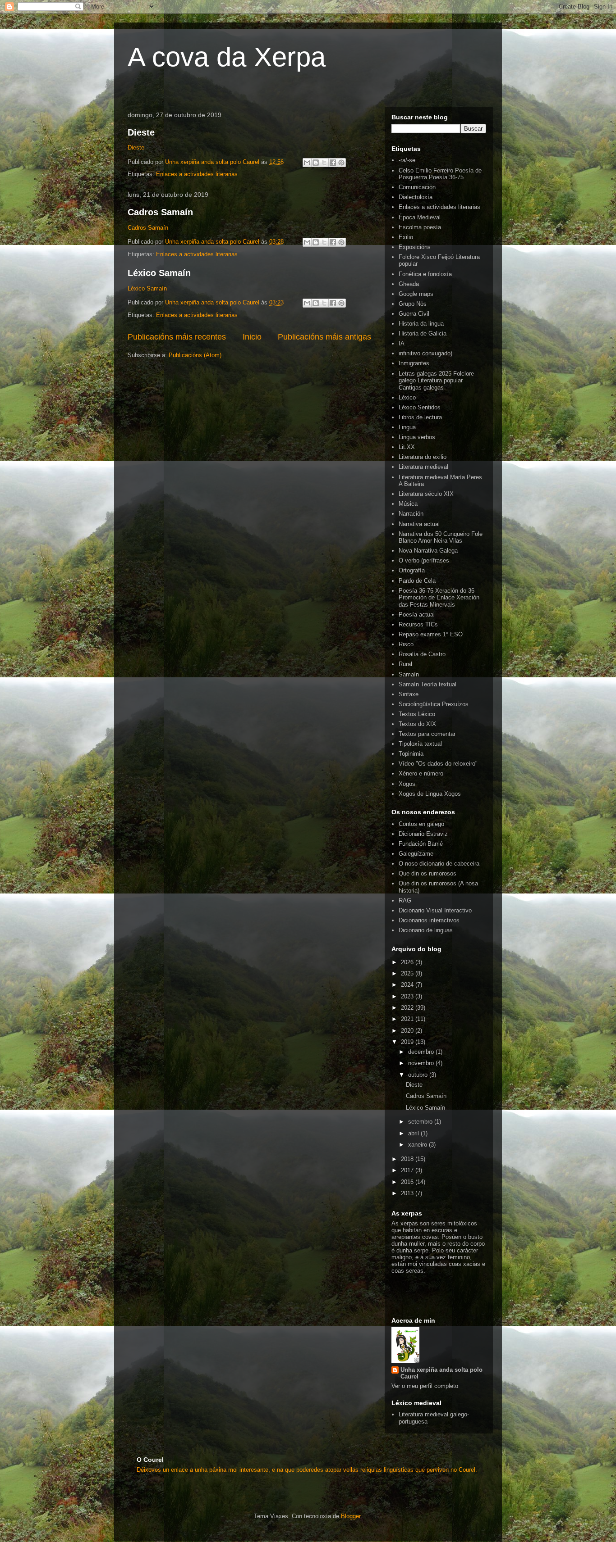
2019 (408, 1042)
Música (408, 503)
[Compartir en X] (324, 162)
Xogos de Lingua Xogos (430, 793)
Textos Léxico (417, 714)
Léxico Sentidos (420, 407)
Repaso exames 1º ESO (431, 634)
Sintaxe (408, 694)
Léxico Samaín (159, 273)
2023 (408, 996)
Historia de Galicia (422, 333)
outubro (418, 1074)
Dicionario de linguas (426, 930)
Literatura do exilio (422, 457)
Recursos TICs (418, 624)
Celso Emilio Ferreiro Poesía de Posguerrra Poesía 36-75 (440, 174)
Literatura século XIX (426, 493)
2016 (408, 1182)
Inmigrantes (414, 363)
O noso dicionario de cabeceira (439, 863)
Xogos (407, 783)
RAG (405, 900)
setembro (421, 1121)
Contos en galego (421, 824)
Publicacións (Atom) (195, 355)
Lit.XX (407, 447)
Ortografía (412, 570)
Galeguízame (416, 853)
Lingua (407, 427)
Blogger (350, 1516)
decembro (422, 1051)
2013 (408, 1193)
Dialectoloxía (415, 197)
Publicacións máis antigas (324, 336)
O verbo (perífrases (424, 560)
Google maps (416, 293)
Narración (411, 513)
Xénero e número (421, 773)
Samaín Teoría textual (427, 684)
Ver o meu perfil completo (424, 1386)
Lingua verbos (417, 437)
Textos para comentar (427, 733)
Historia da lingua (421, 323)
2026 (408, 962)
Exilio (406, 237)
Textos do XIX (417, 724)
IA (402, 343)
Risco (406, 644)
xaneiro (418, 1144)
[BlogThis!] (315, 162)
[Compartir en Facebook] (332, 162)
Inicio (252, 336)
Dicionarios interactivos (429, 920)
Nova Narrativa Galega (428, 550)
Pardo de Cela (417, 580)
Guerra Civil (414, 313)
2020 (408, 1030)
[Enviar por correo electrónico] (307, 162)
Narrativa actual (419, 524)
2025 (408, 973)
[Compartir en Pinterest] (341, 162)
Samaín (409, 674)
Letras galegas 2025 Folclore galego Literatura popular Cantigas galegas (436, 380)
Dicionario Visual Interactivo (435, 910)
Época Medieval (420, 217)
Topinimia (411, 753)
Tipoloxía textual (420, 743)
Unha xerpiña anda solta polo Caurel (441, 1373)
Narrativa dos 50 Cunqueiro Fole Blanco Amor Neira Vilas (441, 537)
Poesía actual (417, 614)
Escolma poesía (420, 227)
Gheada (409, 284)
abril (414, 1133)
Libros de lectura (420, 417)
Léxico (407, 397)
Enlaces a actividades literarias (197, 174)
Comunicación (417, 187)
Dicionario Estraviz (423, 833)
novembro (422, 1063)
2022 (408, 1007)
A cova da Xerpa (227, 57)
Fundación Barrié (421, 843)
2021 (408, 1019)
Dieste (141, 132)
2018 (408, 1159)
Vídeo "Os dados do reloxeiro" (438, 763)
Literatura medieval (423, 466)
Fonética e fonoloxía (425, 274)
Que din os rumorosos (427, 873)
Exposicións (415, 247)
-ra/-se (407, 160)
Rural (405, 664)
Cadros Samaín (160, 212)
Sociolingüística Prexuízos (434, 704)
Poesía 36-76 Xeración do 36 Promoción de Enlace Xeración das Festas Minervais (439, 597)
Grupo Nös (413, 303)
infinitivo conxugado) (425, 353)
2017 (408, 1170)
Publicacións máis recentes (177, 336)
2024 (408, 984)
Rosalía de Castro (422, 654)
